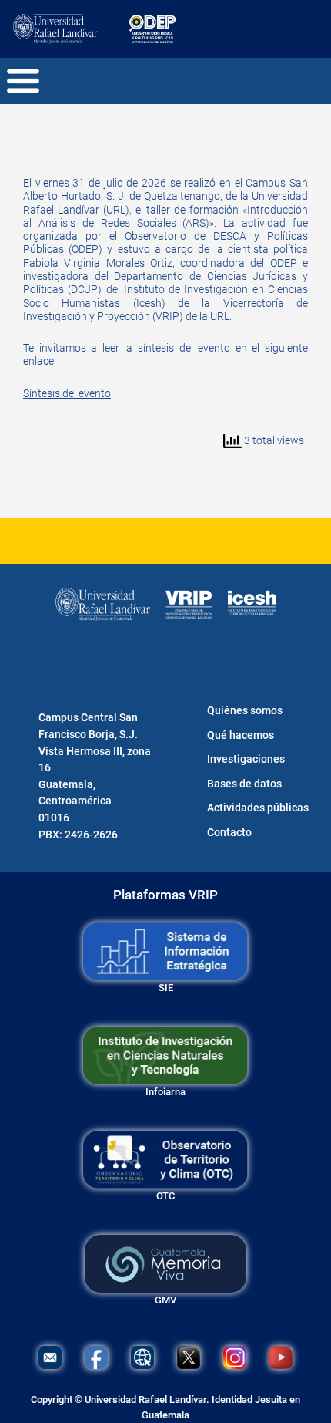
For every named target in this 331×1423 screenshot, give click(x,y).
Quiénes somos (245, 710)
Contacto (229, 832)
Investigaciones (246, 759)
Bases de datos (244, 784)
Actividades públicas (258, 807)
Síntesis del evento (67, 393)
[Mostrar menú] (21, 81)
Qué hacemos (240, 735)
